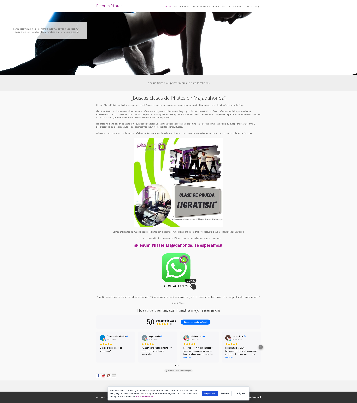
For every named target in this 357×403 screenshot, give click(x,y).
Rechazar (225, 393)
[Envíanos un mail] (114, 375)
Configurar (240, 393)
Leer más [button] (187, 357)
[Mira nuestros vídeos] (103, 375)
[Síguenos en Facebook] (98, 375)
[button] (96, 347)
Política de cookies (144, 396)
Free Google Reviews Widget (179, 371)
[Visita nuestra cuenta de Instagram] (109, 375)
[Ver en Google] (102, 338)
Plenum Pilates (109, 5)
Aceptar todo (210, 393)
